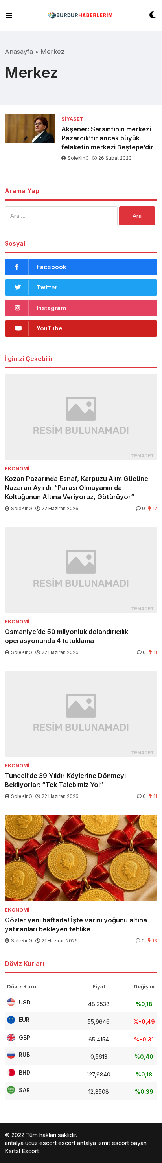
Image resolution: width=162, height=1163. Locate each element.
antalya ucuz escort (31, 1142)
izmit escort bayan (122, 1142)
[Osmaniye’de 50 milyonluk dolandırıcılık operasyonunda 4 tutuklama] (81, 570)
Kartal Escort (22, 1151)
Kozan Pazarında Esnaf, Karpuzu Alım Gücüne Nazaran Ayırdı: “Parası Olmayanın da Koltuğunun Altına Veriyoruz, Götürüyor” (76, 488)
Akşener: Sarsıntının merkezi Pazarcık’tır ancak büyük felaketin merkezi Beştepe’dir (107, 138)
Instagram (51, 307)
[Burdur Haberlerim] (81, 15)
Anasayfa (19, 51)
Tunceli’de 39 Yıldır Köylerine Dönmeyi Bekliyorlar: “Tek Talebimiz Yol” (65, 780)
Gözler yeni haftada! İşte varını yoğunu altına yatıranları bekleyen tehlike (76, 924)
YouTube (50, 328)
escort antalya (77, 1142)
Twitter (47, 287)
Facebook (51, 267)
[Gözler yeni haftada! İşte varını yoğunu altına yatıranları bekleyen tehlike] (81, 858)
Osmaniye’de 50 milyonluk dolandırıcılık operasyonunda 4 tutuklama (66, 636)
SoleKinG (78, 158)
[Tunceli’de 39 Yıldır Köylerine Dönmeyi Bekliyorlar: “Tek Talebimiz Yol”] (81, 714)
